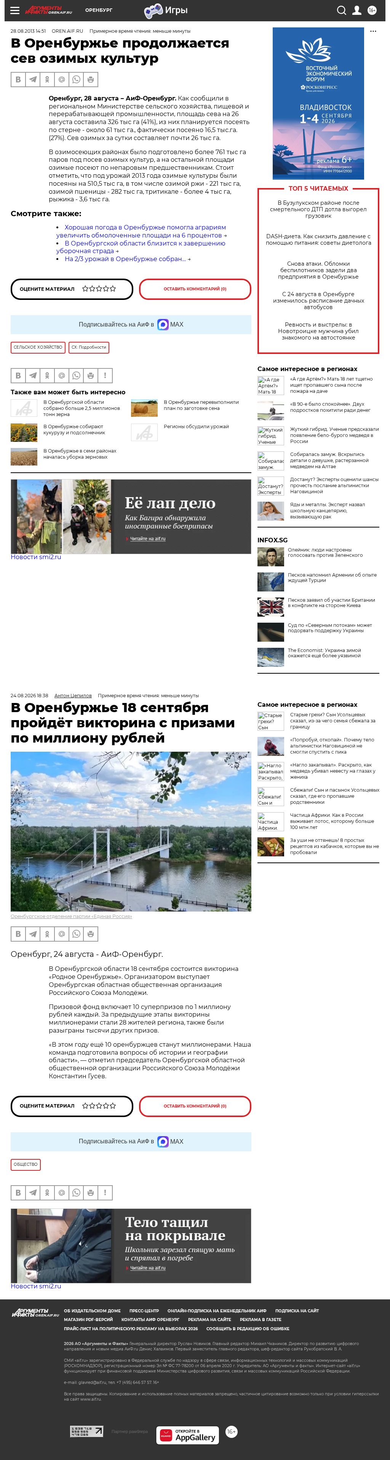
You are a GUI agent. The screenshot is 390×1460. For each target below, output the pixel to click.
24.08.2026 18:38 (29, 695)
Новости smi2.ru (36, 557)
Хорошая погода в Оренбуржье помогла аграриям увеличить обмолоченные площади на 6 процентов (141, 231)
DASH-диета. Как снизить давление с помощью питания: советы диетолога (318, 239)
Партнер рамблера (130, 1431)
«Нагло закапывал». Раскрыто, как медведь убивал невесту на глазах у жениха (333, 771)
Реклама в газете (260, 1319)
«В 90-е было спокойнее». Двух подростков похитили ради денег (330, 407)
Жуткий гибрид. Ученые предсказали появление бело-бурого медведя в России (334, 435)
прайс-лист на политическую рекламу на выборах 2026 (131, 1328)
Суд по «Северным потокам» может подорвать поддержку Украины (330, 628)
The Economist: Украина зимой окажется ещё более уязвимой (324, 653)
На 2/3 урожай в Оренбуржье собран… (125, 259)
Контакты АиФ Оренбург (150, 1319)
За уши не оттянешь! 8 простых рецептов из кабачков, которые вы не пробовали (334, 846)
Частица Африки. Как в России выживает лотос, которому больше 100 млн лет (332, 821)
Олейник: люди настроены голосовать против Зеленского (325, 552)
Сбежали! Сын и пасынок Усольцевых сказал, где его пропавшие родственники (334, 796)
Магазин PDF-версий (88, 1319)
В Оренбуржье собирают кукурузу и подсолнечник (74, 429)
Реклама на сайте (209, 1319)
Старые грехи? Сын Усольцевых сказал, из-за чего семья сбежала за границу (333, 721)
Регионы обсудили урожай (196, 426)
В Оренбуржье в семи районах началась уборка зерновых (79, 454)
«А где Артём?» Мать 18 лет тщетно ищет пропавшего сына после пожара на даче (331, 385)
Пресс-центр (144, 1311)
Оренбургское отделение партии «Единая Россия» (71, 916)
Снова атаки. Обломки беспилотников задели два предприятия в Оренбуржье (318, 270)
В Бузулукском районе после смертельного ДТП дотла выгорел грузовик (318, 209)
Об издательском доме (92, 1311)
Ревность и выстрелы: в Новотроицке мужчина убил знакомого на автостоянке (318, 331)
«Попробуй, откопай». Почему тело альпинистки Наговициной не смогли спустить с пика (332, 746)
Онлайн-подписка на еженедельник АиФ (217, 1311)
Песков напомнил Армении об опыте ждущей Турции (332, 577)
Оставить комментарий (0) (195, 289)
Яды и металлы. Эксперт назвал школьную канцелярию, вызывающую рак (327, 511)
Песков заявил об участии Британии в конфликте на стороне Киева (331, 603)
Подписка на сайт (297, 1311)
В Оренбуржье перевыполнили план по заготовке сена (201, 405)
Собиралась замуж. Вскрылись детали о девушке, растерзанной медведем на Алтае (329, 460)
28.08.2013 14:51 (28, 31)
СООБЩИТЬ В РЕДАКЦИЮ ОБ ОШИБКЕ (247, 1328)
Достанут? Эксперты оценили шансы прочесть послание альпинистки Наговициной (334, 485)
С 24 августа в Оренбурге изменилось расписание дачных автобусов (318, 301)
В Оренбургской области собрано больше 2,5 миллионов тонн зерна (81, 408)
